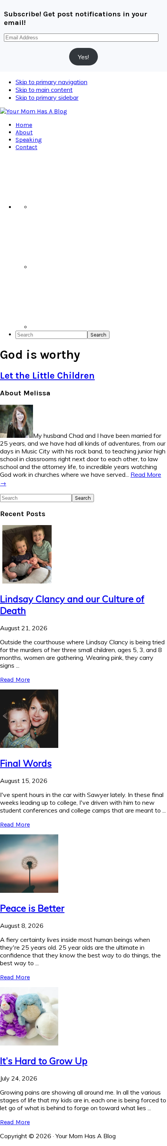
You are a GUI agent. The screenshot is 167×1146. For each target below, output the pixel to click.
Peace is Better (32, 908)
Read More (15, 679)
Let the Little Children (47, 375)
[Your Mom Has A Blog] (33, 111)
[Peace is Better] (29, 890)
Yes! (83, 57)
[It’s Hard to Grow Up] (29, 1043)
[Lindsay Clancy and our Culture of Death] (29, 581)
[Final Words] (29, 745)
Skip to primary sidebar (47, 97)
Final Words (26, 763)
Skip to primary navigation (51, 82)
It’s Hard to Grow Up (43, 1061)
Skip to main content (44, 89)
